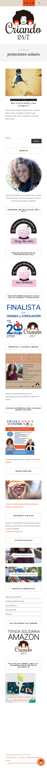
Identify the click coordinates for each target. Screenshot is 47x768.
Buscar (8, 138)
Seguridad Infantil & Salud (23, 100)
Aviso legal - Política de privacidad (29, 757)
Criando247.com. (11, 757)
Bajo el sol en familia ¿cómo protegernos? (23, 104)
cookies (7, 760)
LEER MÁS (32, 201)
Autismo (8, 614)
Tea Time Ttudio (20, 763)
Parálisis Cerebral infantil (14, 601)
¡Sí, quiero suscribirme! (13, 532)
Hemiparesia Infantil (13, 597)
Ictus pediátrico (11, 605)
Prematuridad (10, 610)
